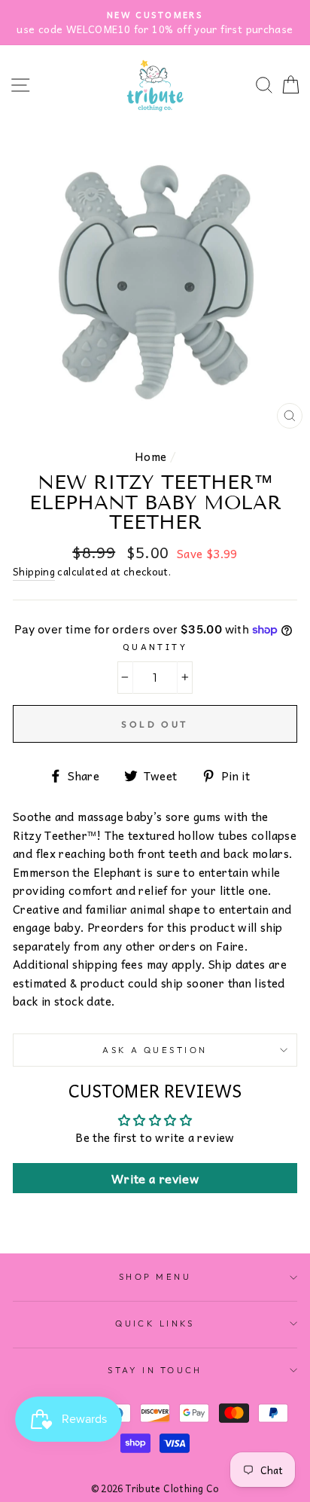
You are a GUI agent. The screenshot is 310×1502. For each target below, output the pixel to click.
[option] (155, 23)
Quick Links (155, 1323)
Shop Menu (155, 1277)
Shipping (34, 571)
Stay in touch (155, 1370)
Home (151, 456)
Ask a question (154, 1050)
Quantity (155, 646)
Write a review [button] (155, 1178)
